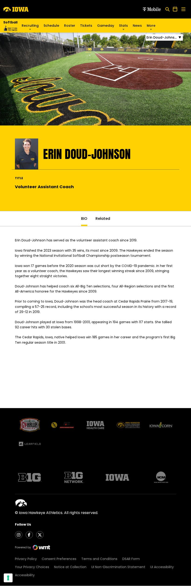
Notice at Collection (70, 567)
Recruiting (30, 25)
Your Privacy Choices (32, 567)
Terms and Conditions (99, 558)
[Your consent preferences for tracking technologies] (8, 577)
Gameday (105, 25)
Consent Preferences (59, 558)
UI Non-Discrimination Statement (118, 567)
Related (103, 218)
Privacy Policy (26, 558)
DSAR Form (131, 558)
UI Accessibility (162, 567)
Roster (69, 25)
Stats (123, 25)
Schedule (51, 25)
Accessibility (25, 575)
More (151, 25)
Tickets (86, 26)
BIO (84, 218)
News (137, 25)
